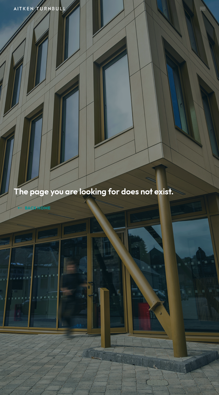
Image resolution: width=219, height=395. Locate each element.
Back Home (38, 207)
